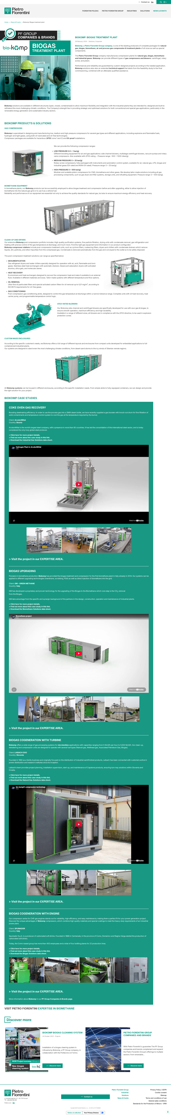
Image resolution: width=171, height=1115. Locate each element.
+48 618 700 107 (12, 1100)
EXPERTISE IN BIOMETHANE (56, 1008)
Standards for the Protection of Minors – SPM (150, 1104)
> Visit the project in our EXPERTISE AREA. (36, 559)
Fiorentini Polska (90, 11)
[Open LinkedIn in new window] (152, 2)
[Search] (161, 2)
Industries (132, 11)
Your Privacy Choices (91, 1113)
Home (6, 22)
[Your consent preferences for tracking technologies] (168, 1112)
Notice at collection (74, 1113)
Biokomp (78, 46)
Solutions (145, 11)
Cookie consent (161, 1092)
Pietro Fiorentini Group (112, 11)
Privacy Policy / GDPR (158, 1090)
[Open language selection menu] (165, 2)
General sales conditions (158, 1101)
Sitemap (163, 1095)
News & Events (160, 11)
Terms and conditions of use (156, 1098)
